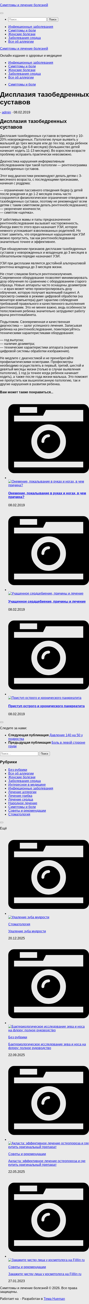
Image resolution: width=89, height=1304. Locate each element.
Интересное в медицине (27, 784)
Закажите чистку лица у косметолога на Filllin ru (44, 1274)
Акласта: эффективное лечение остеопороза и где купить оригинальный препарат (46, 1162)
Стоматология (19, 814)
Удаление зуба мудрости (27, 931)
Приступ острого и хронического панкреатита (46, 706)
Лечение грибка (20, 795)
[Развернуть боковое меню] (1, 722)
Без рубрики (17, 770)
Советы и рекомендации (27, 810)
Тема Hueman (54, 1298)
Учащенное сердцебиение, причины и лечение (47, 601)
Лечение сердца (20, 799)
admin (6, 112)
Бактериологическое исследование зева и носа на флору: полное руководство (47, 1046)
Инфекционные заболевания (30, 26)
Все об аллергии (21, 41)
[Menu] (1, 13)
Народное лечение (22, 803)
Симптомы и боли (22, 30)
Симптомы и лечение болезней (24, 5)
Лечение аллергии (22, 792)
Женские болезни (21, 34)
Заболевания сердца (24, 38)
